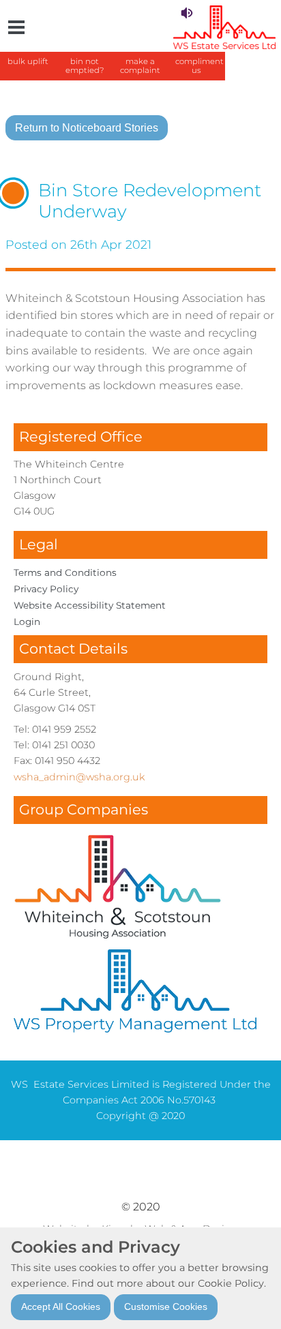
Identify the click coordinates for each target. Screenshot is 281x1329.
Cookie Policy (231, 1283)
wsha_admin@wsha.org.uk (79, 777)
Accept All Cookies (60, 1306)
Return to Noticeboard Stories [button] (86, 128)
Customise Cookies (165, 1306)
